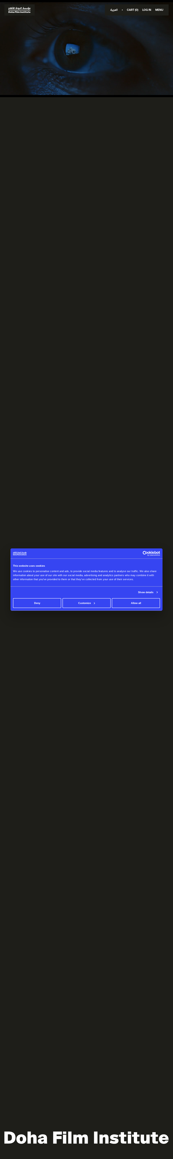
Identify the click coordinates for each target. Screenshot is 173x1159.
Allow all (136, 602)
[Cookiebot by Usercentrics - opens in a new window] (145, 553)
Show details (145, 592)
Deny (37, 602)
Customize (84, 602)
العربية (114, 10)
